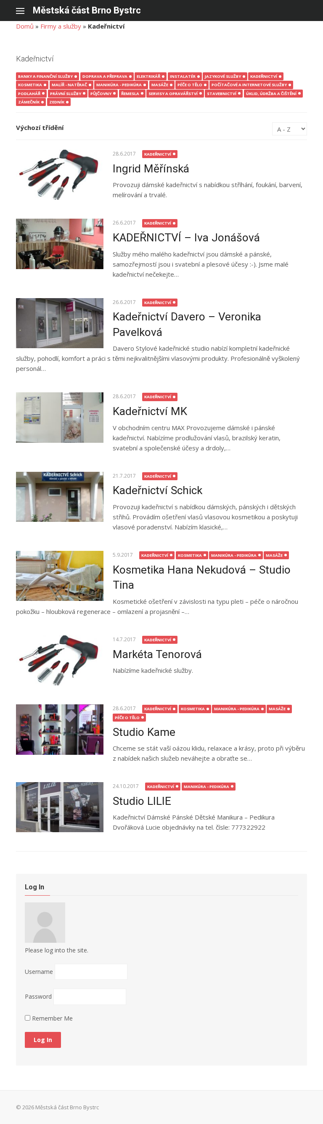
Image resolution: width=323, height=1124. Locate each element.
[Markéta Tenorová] (59, 660)
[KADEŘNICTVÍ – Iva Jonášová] (59, 244)
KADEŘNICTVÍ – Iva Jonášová (186, 237)
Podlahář (29, 93)
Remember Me (51, 1018)
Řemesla (130, 93)
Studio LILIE (142, 801)
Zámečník (29, 102)
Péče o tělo (189, 84)
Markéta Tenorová (157, 654)
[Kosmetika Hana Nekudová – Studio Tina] (59, 576)
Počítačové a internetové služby (249, 84)
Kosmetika (30, 84)
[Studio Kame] (59, 729)
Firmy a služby (60, 26)
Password (38, 996)
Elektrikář (148, 76)
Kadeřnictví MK (150, 411)
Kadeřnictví (263, 76)
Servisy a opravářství (173, 93)
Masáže (159, 84)
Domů (25, 26)
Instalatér (183, 76)
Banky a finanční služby (45, 76)
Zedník (56, 102)
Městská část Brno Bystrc (87, 10)
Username (39, 972)
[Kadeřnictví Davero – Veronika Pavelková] (59, 323)
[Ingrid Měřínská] (59, 175)
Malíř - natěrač (69, 84)
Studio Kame (144, 732)
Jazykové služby (223, 76)
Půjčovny (100, 93)
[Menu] (24, 10)
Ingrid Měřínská (151, 168)
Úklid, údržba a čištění (271, 93)
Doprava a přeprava (104, 76)
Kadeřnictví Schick (157, 490)
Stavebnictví (221, 93)
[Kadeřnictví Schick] (59, 497)
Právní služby (65, 93)
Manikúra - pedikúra (119, 84)
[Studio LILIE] (59, 807)
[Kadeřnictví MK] (59, 417)
